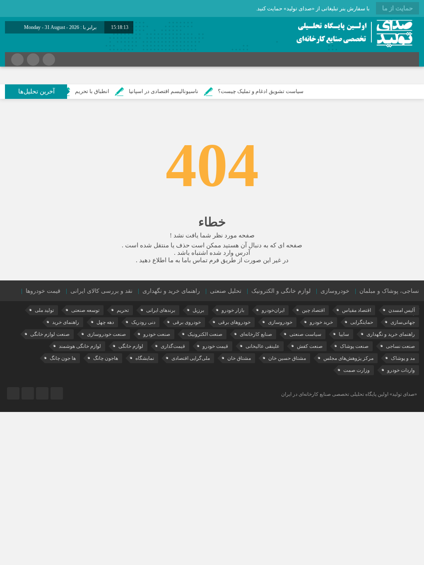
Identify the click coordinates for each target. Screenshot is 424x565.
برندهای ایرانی (160, 310)
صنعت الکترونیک (205, 334)
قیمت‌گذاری (173, 346)
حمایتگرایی (361, 322)
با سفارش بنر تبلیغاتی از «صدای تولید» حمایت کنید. (313, 8)
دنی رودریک (143, 322)
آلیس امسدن (401, 310)
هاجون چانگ (105, 358)
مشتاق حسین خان (287, 358)
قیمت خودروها (43, 291)
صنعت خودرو (156, 334)
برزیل (198, 310)
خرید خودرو (321, 322)
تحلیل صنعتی (225, 291)
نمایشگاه (144, 358)
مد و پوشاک (403, 358)
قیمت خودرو (215, 346)
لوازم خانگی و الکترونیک (281, 291)
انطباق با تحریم (103, 91)
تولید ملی (44, 310)
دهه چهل (105, 322)
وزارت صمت (356, 370)
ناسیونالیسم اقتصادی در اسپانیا (175, 91)
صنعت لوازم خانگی (50, 334)
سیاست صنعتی (305, 334)
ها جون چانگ (63, 358)
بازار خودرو (233, 310)
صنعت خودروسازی (106, 334)
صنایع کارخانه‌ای (256, 334)
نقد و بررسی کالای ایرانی (101, 291)
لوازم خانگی (130, 346)
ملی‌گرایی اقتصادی (190, 358)
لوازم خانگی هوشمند (80, 346)
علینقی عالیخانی (262, 346)
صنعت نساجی (400, 346)
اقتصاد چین (313, 310)
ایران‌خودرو (273, 310)
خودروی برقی (187, 322)
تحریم (123, 310)
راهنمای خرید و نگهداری (171, 291)
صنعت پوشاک (354, 346)
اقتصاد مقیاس (356, 310)
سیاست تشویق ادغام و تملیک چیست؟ (272, 91)
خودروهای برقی (234, 322)
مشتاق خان (239, 358)
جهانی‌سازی (402, 322)
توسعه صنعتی (85, 310)
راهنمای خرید (65, 322)
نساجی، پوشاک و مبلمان (389, 291)
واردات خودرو (401, 370)
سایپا (344, 334)
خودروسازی (334, 291)
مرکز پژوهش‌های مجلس (348, 358)
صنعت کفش (310, 346)
